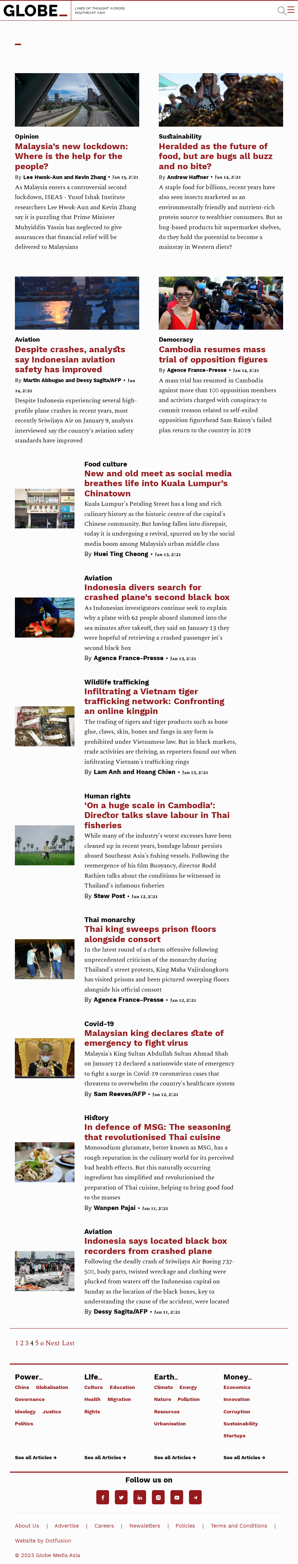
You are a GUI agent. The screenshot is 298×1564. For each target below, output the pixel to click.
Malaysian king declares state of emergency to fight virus (154, 1038)
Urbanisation (170, 1423)
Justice (52, 1411)
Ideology (25, 1411)
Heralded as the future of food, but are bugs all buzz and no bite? (216, 152)
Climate (163, 1387)
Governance (30, 1399)
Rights (92, 1411)
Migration (119, 1399)
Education (122, 1387)
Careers (104, 1526)
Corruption (237, 1411)
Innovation (237, 1399)
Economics (237, 1387)
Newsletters (144, 1526)
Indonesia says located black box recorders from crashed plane (155, 1246)
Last (68, 1343)
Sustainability (241, 1423)
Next (52, 1343)
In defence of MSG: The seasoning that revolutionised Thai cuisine (157, 1132)
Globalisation (52, 1387)
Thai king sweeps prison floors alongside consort (150, 934)
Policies (185, 1526)
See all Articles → (36, 1457)
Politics (24, 1423)
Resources (167, 1411)
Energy (188, 1387)
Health (92, 1399)
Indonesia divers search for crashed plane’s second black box (157, 592)
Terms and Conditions (239, 1526)
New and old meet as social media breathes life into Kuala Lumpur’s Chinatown (158, 483)
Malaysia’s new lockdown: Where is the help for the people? (71, 152)
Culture (93, 1387)
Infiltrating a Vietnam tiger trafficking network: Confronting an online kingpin (154, 701)
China (22, 1387)
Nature (162, 1399)
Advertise (67, 1526)
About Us (27, 1526)
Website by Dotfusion (43, 1540)
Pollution (189, 1399)
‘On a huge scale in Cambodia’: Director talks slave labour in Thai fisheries (157, 815)
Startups (234, 1435)
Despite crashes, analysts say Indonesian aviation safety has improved (70, 355)
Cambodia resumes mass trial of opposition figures (213, 350)
